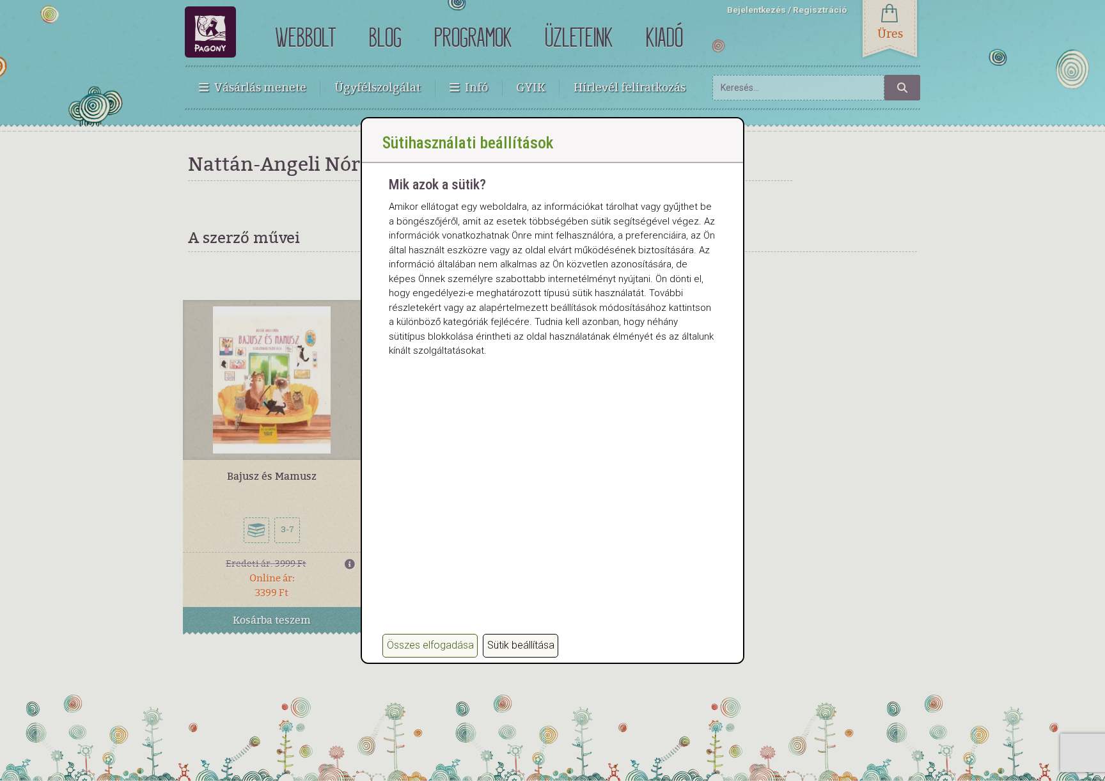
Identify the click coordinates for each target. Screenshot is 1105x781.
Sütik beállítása (520, 645)
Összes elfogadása (430, 645)
